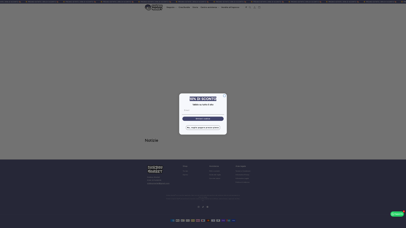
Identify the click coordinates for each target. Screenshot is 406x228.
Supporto (399, 214)
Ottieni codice (203, 119)
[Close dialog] (224, 95)
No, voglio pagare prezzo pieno (203, 128)
